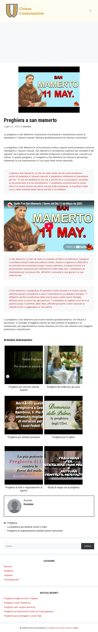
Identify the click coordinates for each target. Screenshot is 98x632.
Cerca (87, 546)
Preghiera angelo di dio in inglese (21, 598)
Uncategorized (11, 579)
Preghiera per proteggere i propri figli (22, 616)
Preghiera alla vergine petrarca (19, 607)
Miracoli (8, 566)
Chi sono (60, 628)
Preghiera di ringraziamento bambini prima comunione (35, 530)
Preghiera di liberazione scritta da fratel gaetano (28, 611)
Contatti (51, 628)
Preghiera (12, 523)
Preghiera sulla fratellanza (17, 602)
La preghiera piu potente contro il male (27, 527)
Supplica (8, 575)
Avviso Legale (72, 628)
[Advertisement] (49, 41)
